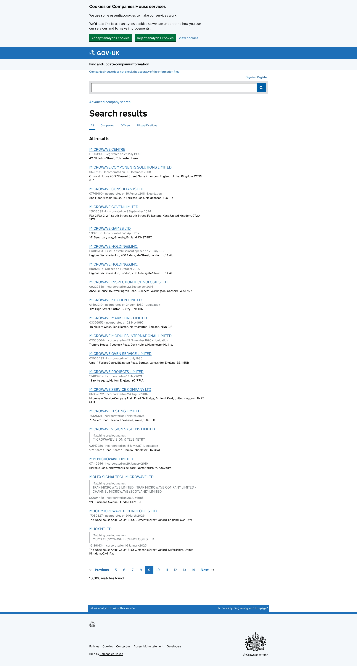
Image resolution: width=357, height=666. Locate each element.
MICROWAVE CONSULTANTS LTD (116, 189)
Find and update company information (119, 64)
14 (193, 570)
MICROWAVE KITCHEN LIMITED (115, 300)
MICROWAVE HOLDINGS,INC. (113, 246)
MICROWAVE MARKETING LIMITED (118, 318)
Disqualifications (147, 125)
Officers (125, 125)
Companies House (111, 654)
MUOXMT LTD (100, 529)
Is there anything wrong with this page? (243, 608)
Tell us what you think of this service (112, 608)
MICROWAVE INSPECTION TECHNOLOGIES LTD (128, 282)
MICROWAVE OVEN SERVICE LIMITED (120, 353)
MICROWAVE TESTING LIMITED (115, 411)
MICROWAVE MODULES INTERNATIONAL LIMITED (130, 336)
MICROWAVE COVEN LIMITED (113, 207)
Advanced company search (110, 102)
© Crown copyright (255, 655)
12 (175, 570)
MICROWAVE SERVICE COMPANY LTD (120, 389)
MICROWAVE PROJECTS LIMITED (116, 371)
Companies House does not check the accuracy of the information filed (134, 71)
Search (261, 87)
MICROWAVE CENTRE (107, 149)
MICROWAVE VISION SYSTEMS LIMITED (122, 429)
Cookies (107, 646)
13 (184, 570)
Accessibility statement (148, 646)
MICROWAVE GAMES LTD (110, 228)
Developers (174, 646)
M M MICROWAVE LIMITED (111, 459)
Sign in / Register (257, 77)
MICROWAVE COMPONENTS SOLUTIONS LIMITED (130, 167)
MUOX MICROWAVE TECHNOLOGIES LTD (123, 511)
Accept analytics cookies (110, 38)
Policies (94, 646)
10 (158, 570)
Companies (107, 125)
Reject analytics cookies (155, 38)
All (92, 125)
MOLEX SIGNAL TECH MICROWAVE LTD (121, 477)
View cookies (188, 38)
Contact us (123, 646)
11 (166, 570)
